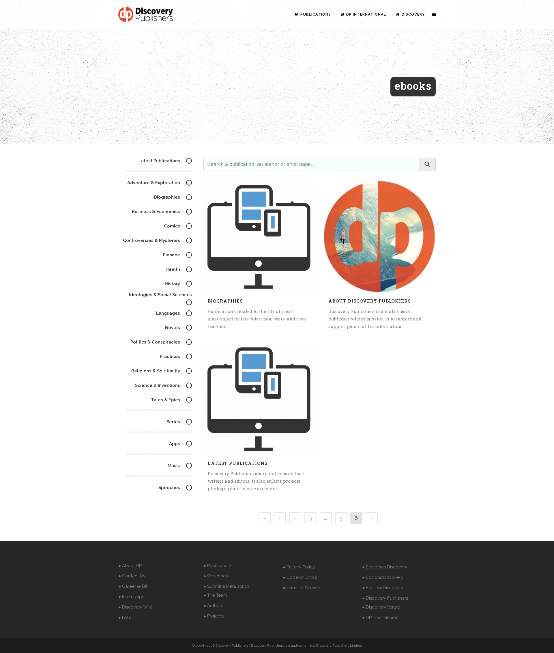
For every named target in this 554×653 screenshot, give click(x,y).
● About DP (130, 565)
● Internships (131, 596)
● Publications (217, 565)
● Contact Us (131, 576)
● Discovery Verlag (381, 607)
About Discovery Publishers (369, 301)
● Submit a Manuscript (226, 586)
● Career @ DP (133, 586)
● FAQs (125, 617)
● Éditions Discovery (382, 577)
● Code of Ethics (300, 577)
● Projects (213, 616)
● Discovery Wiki (135, 607)
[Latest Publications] (259, 399)
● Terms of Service (301, 587)
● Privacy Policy (299, 567)
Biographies (225, 301)
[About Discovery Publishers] (379, 237)
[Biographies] (259, 237)
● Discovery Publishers (385, 598)
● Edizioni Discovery (382, 587)
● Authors (213, 605)
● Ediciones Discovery (384, 567)
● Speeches (215, 576)
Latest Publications (237, 463)
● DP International (380, 617)
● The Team (215, 595)
